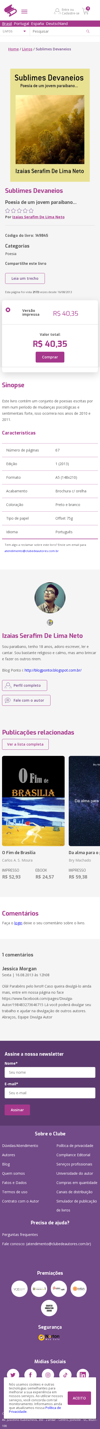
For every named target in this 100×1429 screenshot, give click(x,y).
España (37, 23)
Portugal (21, 23)
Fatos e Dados (14, 1182)
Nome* (11, 1063)
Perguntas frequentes (20, 1234)
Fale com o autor (29, 700)
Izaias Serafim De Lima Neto (38, 216)
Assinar (17, 1109)
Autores (8, 1154)
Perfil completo (27, 685)
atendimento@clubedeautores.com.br (32, 551)
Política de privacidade (74, 1145)
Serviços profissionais (74, 1164)
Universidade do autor (74, 1173)
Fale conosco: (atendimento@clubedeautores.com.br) (46, 1243)
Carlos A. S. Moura (17, 860)
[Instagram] (48, 1375)
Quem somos (13, 1173)
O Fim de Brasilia (18, 852)
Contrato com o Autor (20, 1201)
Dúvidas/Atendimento (20, 1145)
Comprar (50, 357)
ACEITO (79, 1398)
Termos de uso (14, 1191)
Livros (27, 49)
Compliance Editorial (73, 1154)
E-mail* (11, 1084)
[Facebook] (30, 1375)
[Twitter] (13, 1375)
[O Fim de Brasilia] (33, 801)
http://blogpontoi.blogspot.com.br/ (53, 670)
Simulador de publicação (76, 1206)
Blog (6, 1164)
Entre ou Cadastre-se (70, 11)
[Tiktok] (65, 1375)
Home (13, 49)
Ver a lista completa (25, 744)
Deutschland (57, 23)
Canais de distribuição (74, 1191)
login (18, 922)
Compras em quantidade (76, 1182)
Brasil (7, 23)
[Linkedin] (83, 1375)
